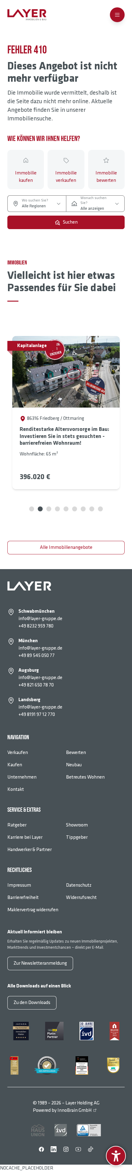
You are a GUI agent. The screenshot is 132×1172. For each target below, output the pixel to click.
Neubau (74, 765)
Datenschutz (78, 885)
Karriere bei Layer (24, 837)
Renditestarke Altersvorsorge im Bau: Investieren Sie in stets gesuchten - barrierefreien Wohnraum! (64, 436)
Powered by (62, 1110)
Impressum (19, 885)
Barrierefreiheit (23, 897)
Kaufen (14, 765)
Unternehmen (22, 777)
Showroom (77, 825)
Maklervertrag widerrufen (32, 910)
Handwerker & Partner (29, 850)
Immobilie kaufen (26, 176)
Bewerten (76, 753)
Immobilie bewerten (106, 176)
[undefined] (116, 1156)
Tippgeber (76, 837)
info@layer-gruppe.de (40, 619)
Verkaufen (17, 753)
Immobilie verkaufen (66, 176)
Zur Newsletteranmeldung (40, 963)
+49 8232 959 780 (35, 626)
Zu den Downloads (32, 1003)
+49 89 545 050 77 (36, 655)
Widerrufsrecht (81, 897)
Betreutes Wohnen (85, 777)
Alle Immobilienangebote (66, 547)
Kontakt (15, 789)
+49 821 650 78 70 (36, 685)
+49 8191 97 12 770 (36, 714)
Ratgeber (16, 825)
